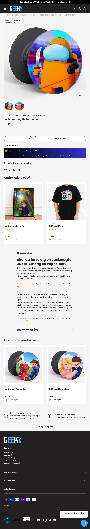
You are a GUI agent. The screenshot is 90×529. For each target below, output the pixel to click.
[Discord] (54, 520)
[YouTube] (38, 520)
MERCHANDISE (15, 15)
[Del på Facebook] (14, 170)
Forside (6, 15)
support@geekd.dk (12, 463)
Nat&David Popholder (58, 389)
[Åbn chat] (84, 523)
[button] (84, 8)
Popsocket (42, 115)
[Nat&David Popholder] (66, 365)
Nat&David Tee (55, 226)
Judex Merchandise (46, 15)
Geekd (11, 506)
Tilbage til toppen (45, 426)
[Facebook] (35, 520)
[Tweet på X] (9, 170)
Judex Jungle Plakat (15, 226)
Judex (6, 115)
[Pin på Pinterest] (18, 170)
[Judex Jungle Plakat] (23, 202)
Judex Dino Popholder (15, 389)
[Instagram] (42, 520)
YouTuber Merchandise (29, 15)
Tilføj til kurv (60, 138)
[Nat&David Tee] (66, 202)
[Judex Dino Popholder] (23, 365)
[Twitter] (50, 520)
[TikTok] (46, 520)
